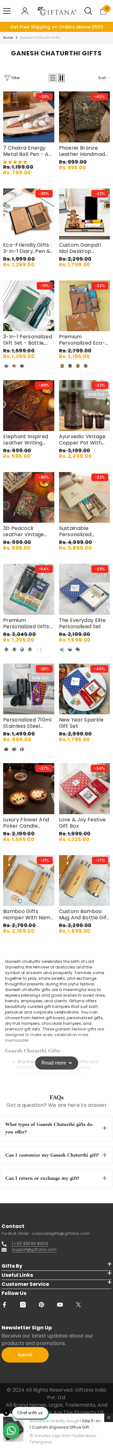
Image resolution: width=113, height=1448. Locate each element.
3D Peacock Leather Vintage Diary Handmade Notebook (24, 531)
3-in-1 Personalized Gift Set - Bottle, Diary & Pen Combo (28, 340)
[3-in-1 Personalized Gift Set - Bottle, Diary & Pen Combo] (28, 305)
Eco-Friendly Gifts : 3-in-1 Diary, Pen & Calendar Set (27, 248)
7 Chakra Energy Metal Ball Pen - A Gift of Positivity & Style (26, 151)
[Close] (108, 1417)
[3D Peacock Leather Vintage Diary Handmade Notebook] (28, 497)
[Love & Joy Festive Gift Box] (84, 788)
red (30, 649)
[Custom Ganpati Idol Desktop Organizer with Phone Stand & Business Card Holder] (84, 213)
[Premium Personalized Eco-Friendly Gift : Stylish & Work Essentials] (84, 305)
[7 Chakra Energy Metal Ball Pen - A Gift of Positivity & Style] (28, 116)
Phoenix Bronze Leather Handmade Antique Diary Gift (83, 151)
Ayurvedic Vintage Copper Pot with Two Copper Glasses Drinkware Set (82, 440)
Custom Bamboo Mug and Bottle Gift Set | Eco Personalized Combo (84, 914)
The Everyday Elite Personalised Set (82, 623)
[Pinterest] (41, 1305)
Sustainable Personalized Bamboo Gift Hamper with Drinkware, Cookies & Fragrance (83, 531)
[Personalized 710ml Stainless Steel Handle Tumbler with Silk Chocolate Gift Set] (28, 689)
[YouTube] (60, 1305)
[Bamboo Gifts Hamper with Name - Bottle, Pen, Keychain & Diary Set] (28, 880)
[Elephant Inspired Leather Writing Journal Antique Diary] (28, 405)
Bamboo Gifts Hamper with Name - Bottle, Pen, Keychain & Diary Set (28, 914)
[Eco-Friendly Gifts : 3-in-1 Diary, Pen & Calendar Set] (28, 213)
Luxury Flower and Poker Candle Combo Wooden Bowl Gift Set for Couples (26, 823)
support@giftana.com (34, 1249)
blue (6, 649)
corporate (43, 1012)
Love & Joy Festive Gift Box (82, 823)
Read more (53, 1062)
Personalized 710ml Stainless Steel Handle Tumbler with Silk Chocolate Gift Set (28, 723)
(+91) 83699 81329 (30, 1243)
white (22, 649)
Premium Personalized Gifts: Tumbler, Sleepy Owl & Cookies (26, 623)
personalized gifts (85, 1017)
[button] (53, 78)
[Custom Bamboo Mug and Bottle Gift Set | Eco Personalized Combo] (84, 880)
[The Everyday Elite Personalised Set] (84, 589)
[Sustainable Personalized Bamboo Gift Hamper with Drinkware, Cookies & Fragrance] (84, 497)
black (22, 366)
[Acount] (25, 11)
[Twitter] (78, 1305)
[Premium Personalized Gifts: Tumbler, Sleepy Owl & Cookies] (28, 589)
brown (14, 366)
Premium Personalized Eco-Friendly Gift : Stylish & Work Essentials (82, 340)
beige (62, 366)
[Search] (88, 11)
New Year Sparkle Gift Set (81, 723)
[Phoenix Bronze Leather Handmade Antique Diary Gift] (84, 116)
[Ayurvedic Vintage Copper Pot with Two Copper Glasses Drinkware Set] (84, 405)
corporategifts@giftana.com (61, 1233)
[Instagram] (23, 1305)
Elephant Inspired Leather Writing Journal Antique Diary (25, 440)
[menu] (7, 11)
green (6, 366)
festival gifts (84, 1029)
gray (14, 749)
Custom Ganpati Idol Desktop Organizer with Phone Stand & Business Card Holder (80, 248)
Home (8, 37)
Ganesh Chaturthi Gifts (40, 37)
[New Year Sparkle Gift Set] (84, 689)
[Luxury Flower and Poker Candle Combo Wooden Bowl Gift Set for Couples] (28, 788)
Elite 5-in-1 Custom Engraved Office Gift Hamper (66, 1427)
